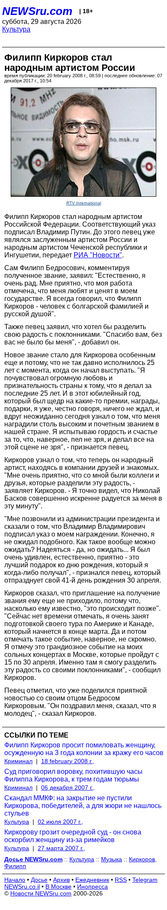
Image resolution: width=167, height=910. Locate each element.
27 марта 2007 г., (61, 848)
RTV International (83, 203)
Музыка (111, 859)
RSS (121, 879)
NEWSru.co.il (22, 886)
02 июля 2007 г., (60, 821)
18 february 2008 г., (67, 761)
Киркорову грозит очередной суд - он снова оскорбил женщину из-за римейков (72, 835)
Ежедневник (92, 879)
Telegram (145, 879)
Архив (61, 879)
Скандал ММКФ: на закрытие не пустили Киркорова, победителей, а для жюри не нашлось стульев (82, 805)
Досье (39, 879)
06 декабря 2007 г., (68, 787)
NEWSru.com (37, 11)
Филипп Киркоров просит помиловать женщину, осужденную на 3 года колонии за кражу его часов (84, 748)
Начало (14, 879)
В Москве (58, 886)
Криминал (18, 761)
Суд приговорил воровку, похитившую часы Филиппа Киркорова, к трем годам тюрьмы (73, 775)
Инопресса (92, 886)
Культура (16, 29)
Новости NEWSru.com (41, 893)
